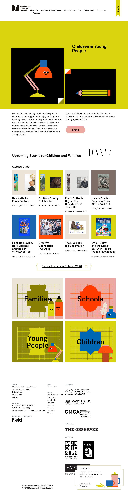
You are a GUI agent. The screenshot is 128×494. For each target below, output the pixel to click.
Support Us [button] (101, 10)
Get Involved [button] (89, 10)
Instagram (52, 397)
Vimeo (50, 413)
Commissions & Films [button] (72, 10)
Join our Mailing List (55, 395)
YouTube (51, 410)
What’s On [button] (34, 10)
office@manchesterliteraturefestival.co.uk (28, 410)
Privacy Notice (53, 387)
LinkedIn (51, 402)
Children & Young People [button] (51, 10)
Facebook (51, 400)
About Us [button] (36, 13)
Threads (51, 408)
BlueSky (51, 405)
